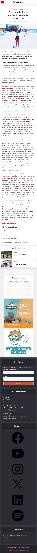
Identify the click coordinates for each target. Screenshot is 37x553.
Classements (18, 281)
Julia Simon (27, 151)
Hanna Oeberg (17, 133)
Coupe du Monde (18, 9)
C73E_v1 (4, 230)
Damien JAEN (23, 21)
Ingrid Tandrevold (7, 88)
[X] (17, 491)
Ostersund (18, 242)
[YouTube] (17, 460)
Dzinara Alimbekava (14, 96)
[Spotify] (17, 522)
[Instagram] (17, 475)
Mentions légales (17, 550)
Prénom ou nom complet (10, 369)
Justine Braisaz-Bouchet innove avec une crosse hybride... (22, 263)
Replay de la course (9, 223)
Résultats (10, 281)
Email (5, 376)
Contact (9, 550)
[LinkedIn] (17, 506)
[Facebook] (17, 444)
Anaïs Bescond (19, 194)
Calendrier (27, 281)
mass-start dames (8, 242)
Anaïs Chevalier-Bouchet (9, 176)
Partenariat (26, 550)
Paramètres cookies (9, 540)
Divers (15, 252)
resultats (25, 242)
